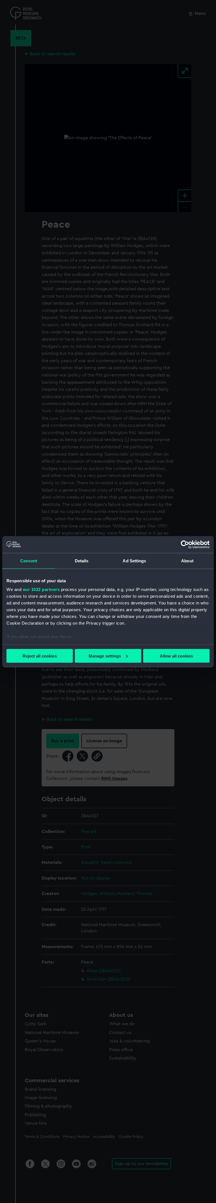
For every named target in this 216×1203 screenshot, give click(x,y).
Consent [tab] (28, 560)
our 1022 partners (41, 589)
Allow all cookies (176, 655)
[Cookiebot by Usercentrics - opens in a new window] (185, 544)
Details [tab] (82, 560)
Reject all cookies (39, 655)
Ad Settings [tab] (134, 560)
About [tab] (187, 560)
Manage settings (105, 655)
